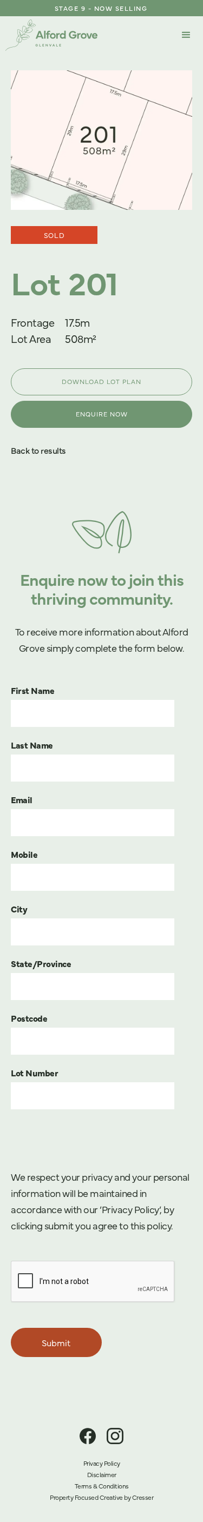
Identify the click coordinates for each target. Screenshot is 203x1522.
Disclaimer (101, 1474)
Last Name (32, 745)
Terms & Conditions (102, 1485)
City (19, 909)
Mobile (24, 854)
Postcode (29, 1018)
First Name (32, 690)
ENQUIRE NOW (102, 413)
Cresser (143, 1497)
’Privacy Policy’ (130, 1209)
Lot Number (34, 1072)
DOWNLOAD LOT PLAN (101, 381)
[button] (186, 35)
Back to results (38, 450)
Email (21, 799)
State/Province (41, 963)
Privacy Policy (101, 1463)
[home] (51, 35)
